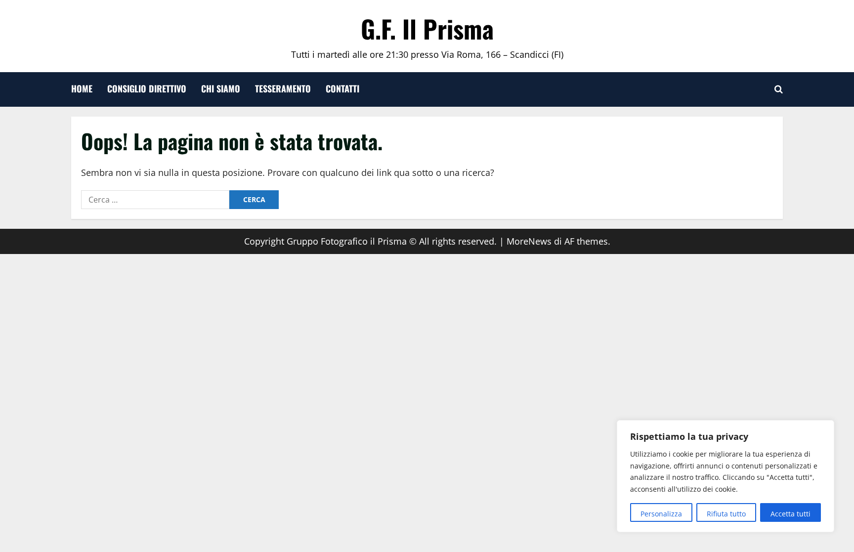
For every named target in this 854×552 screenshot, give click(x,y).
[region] (725, 476)
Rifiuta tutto (726, 513)
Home (81, 88)
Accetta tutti (790, 513)
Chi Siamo (220, 88)
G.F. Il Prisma (427, 28)
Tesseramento (283, 88)
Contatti (342, 88)
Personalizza (661, 513)
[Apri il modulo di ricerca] (778, 89)
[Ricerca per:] (155, 199)
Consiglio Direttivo (146, 88)
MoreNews (529, 241)
